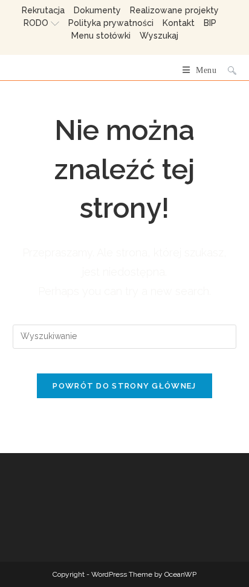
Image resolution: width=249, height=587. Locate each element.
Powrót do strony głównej (124, 385)
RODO (36, 23)
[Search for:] (227, 70)
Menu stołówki (101, 35)
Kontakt (179, 23)
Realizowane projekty (174, 10)
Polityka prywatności (111, 23)
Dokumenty (97, 10)
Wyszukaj (159, 35)
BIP (210, 23)
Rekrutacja (43, 10)
